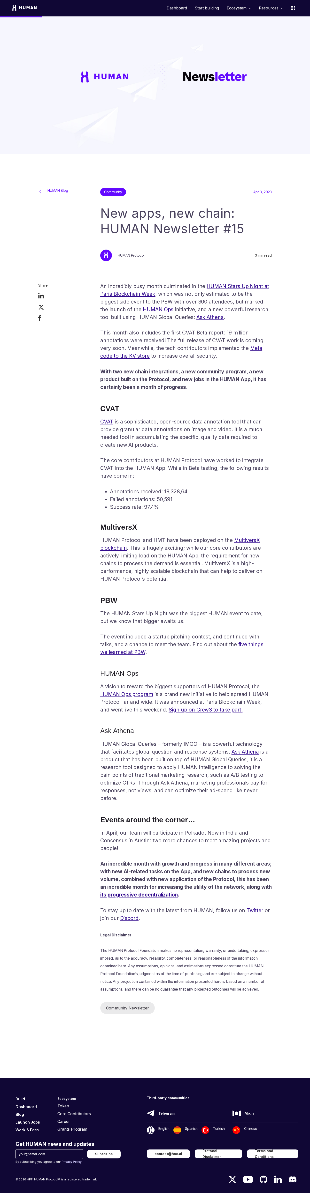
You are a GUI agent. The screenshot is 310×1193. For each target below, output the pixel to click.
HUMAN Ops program (126, 694)
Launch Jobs (28, 1122)
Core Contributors (74, 1113)
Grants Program (72, 1129)
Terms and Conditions (264, 1153)
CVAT (106, 422)
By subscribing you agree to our (49, 1161)
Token (63, 1106)
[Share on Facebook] (39, 318)
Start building (207, 8)
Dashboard (177, 8)
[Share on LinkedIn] (41, 296)
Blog (20, 1114)
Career (63, 1121)
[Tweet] (41, 307)
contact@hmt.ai (168, 1154)
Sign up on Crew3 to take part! (205, 710)
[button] (239, 8)
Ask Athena (210, 317)
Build (20, 1099)
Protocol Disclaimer (211, 1153)
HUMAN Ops (158, 309)
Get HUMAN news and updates (55, 1144)
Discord (129, 918)
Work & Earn (27, 1129)
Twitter (255, 910)
